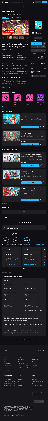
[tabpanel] (24, 298)
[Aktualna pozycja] (9, 37)
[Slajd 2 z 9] (15, 37)
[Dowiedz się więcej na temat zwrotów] (45, 57)
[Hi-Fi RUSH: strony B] (11, 174)
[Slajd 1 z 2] (23, 268)
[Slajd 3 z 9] (21, 37)
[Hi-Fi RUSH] (11, 119)
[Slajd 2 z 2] (24, 268)
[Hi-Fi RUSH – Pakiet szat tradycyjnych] (11, 191)
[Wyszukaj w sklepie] (3, 6)
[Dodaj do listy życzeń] (43, 127)
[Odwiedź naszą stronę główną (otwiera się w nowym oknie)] (20, 212)
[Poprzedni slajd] (3, 38)
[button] (15, 87)
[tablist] (24, 281)
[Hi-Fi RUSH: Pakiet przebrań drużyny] (11, 157)
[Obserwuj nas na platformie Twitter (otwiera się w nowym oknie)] (28, 212)
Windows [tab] (6, 280)
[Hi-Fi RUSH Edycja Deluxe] (11, 136)
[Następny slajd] (28, 38)
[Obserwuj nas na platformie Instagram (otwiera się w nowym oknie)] (24, 212)
